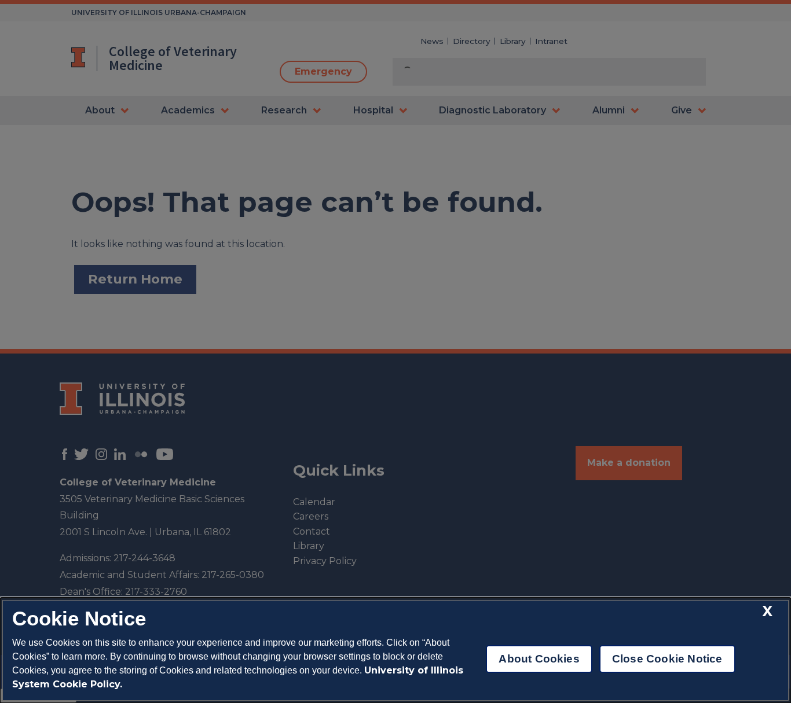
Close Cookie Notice (667, 659)
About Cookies (539, 659)
